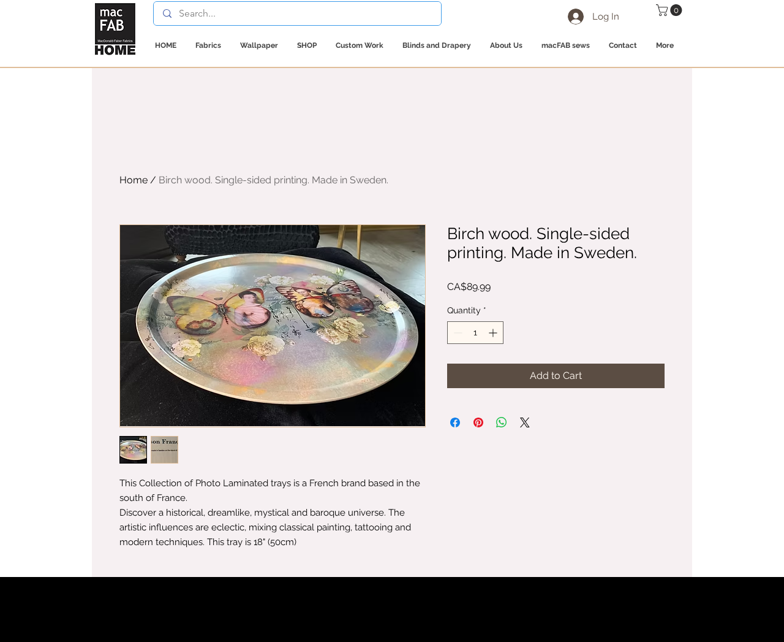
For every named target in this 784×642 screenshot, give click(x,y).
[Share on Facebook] (455, 422)
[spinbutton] (475, 332)
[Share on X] (525, 422)
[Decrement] (456, 332)
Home (133, 180)
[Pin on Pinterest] (478, 422)
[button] (670, 10)
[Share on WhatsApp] (501, 422)
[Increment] (494, 332)
